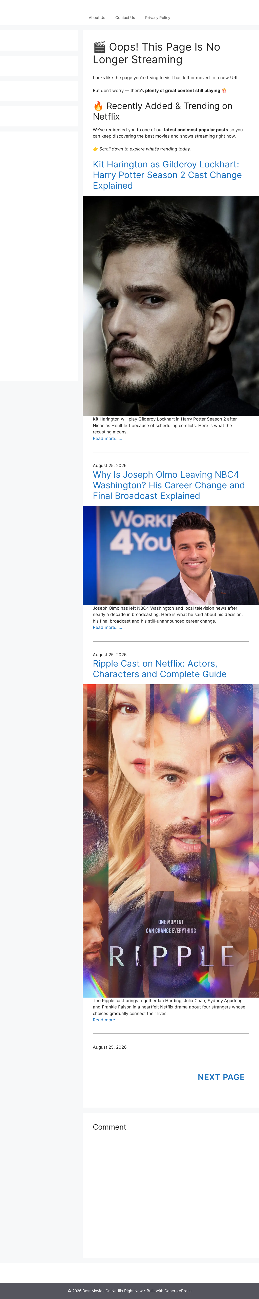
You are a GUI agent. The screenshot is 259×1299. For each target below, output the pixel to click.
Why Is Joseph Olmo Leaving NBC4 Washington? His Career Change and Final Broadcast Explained (169, 485)
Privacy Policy (157, 17)
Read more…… (107, 438)
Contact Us (125, 17)
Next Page (221, 1077)
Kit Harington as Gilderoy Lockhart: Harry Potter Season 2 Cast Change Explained (167, 175)
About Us (97, 17)
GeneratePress (177, 1290)
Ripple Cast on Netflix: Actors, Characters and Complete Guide (160, 668)
